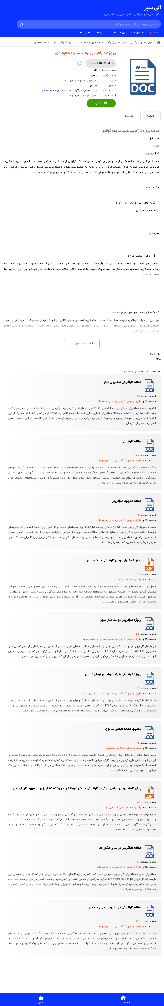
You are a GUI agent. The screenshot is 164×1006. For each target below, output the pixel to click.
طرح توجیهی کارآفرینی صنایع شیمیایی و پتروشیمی (111, 693)
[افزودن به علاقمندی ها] (79, 63)
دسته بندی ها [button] (140, 32)
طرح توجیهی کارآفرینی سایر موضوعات (119, 401)
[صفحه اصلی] (159, 42)
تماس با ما (85, 32)
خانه (155, 32)
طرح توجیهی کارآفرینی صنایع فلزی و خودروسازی (69, 91)
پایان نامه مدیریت (130, 580)
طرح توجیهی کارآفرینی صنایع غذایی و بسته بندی (112, 639)
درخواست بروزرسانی (73, 81)
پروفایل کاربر (118, 32)
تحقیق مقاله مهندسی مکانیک (123, 748)
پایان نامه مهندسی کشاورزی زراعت (120, 807)
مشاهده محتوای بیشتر (81, 343)
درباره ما (101, 32)
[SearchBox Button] (21, 24)
